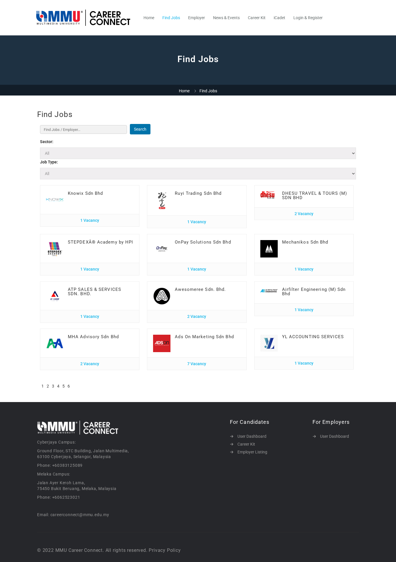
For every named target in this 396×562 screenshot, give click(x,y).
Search (140, 129)
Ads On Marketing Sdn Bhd (204, 336)
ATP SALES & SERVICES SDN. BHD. (94, 291)
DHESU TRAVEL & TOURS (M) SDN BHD (314, 195)
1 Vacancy (89, 220)
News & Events (226, 17)
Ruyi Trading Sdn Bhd (198, 193)
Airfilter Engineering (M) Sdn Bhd (314, 291)
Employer (196, 17)
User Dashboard (251, 436)
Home (148, 17)
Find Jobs (171, 17)
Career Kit (257, 17)
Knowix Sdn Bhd (85, 193)
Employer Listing (252, 452)
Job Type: (49, 162)
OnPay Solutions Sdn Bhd (203, 242)
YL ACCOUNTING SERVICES (313, 336)
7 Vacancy (196, 363)
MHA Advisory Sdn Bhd (93, 336)
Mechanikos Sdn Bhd (305, 242)
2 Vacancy (304, 213)
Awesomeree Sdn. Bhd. (200, 289)
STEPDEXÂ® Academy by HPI (100, 242)
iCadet (279, 17)
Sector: (46, 141)
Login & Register (308, 17)
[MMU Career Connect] (86, 18)
